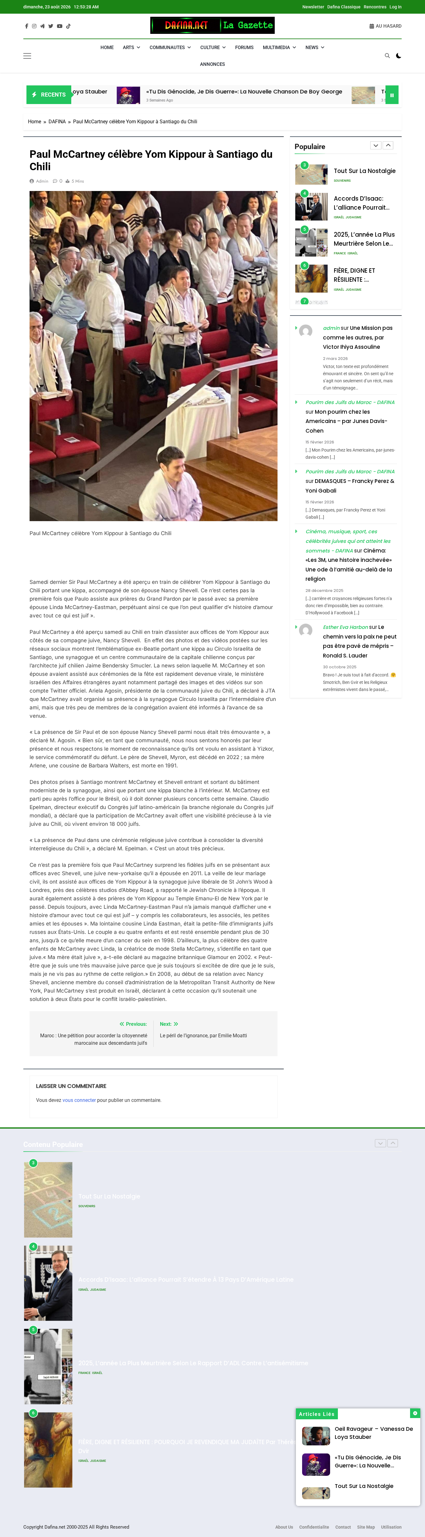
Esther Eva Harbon (345, 627)
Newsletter (313, 6)
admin (42, 181)
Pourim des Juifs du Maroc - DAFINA (350, 402)
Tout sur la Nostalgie (350, 91)
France (340, 254)
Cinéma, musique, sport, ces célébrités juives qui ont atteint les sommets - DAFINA (348, 541)
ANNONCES (212, 64)
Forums (244, 47)
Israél (339, 218)
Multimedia (276, 47)
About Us (284, 1527)
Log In (396, 6)
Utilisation (391, 1527)
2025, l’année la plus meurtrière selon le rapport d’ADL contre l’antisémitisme (193, 1363)
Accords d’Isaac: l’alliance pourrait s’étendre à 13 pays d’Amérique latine (186, 1280)
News (312, 47)
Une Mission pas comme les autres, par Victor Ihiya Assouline (358, 337)
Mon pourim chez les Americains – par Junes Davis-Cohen (346, 421)
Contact (343, 1527)
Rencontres (375, 6)
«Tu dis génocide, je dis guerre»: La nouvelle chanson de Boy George (183, 91)
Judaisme (354, 218)
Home (107, 47)
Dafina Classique (344, 6)
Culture (210, 47)
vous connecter (79, 1100)
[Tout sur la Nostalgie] (302, 98)
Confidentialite (314, 1527)
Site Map (366, 1527)
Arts (128, 47)
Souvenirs (342, 181)
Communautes (167, 47)
